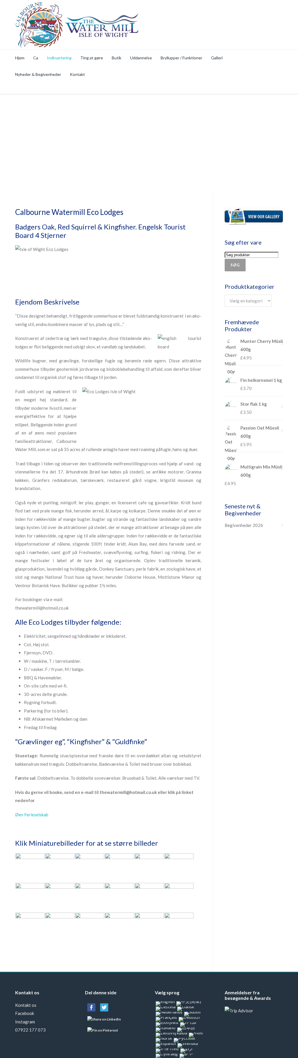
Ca (35, 57)
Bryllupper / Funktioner (181, 57)
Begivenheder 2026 (244, 525)
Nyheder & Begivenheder (38, 74)
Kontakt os (25, 1005)
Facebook (24, 1013)
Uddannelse (141, 57)
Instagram (25, 1021)
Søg (235, 265)
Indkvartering (59, 57)
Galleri (217, 57)
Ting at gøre (91, 57)
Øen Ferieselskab (31, 814)
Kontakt (77, 74)
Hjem (19, 57)
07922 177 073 (30, 1029)
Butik (116, 57)
